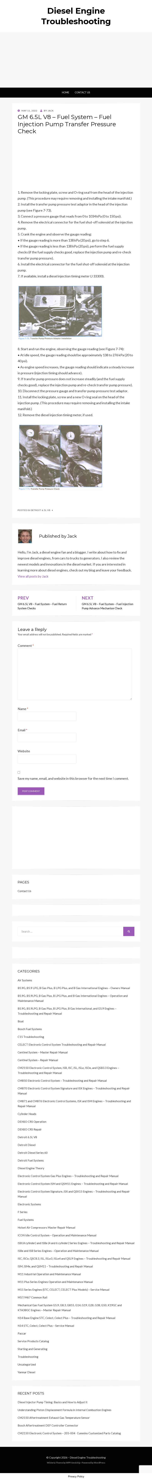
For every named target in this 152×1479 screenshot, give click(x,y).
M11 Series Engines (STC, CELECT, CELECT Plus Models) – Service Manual (63, 1289)
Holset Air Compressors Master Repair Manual (46, 1227)
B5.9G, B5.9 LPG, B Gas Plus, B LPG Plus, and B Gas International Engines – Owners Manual (74, 988)
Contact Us (82, 92)
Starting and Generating (32, 1349)
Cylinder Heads (27, 1113)
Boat (21, 1021)
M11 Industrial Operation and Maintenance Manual (49, 1274)
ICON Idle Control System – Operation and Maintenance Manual (57, 1235)
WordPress (99, 1462)
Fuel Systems (26, 1219)
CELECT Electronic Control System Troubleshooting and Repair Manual (62, 1044)
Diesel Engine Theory (31, 1168)
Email (22, 730)
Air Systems (25, 980)
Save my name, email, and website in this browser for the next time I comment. (73, 778)
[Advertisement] (76, 60)
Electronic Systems (29, 1204)
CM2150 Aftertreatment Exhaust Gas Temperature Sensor (54, 1417)
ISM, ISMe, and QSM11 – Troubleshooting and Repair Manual (55, 1266)
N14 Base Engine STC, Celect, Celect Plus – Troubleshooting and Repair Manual (66, 1318)
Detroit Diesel (27, 1145)
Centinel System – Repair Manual (38, 1060)
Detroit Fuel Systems (31, 1160)
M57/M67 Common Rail (32, 1297)
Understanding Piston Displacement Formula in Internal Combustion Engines (64, 1410)
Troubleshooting (28, 1356)
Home (65, 92)
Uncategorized (27, 1364)
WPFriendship (73, 1462)
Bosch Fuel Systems (30, 1029)
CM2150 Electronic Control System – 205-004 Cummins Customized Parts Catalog (69, 1433)
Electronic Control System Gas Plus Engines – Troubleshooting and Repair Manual (68, 1176)
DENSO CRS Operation (32, 1121)
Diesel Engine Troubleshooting (88, 1457)
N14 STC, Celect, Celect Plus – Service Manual (46, 1325)
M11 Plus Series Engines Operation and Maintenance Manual (55, 1281)
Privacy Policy (76, 1476)
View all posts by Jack (33, 576)
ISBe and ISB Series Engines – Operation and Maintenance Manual (58, 1250)
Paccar (22, 1333)
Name (23, 709)
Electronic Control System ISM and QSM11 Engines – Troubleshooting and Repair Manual (73, 1183)
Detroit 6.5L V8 (40, 510)
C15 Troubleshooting (31, 1036)
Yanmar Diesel (26, 1372)
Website (24, 751)
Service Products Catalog (33, 1341)
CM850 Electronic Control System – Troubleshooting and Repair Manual (62, 1080)
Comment (26, 645)
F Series (22, 1212)
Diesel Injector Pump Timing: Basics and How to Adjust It (52, 1402)
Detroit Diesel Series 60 (33, 1152)
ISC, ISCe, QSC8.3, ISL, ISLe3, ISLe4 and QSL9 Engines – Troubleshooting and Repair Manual (74, 1258)
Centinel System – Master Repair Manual (43, 1052)
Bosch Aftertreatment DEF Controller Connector (48, 1425)
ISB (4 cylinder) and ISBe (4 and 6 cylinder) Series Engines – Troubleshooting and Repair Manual (76, 1243)
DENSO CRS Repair (30, 1129)
